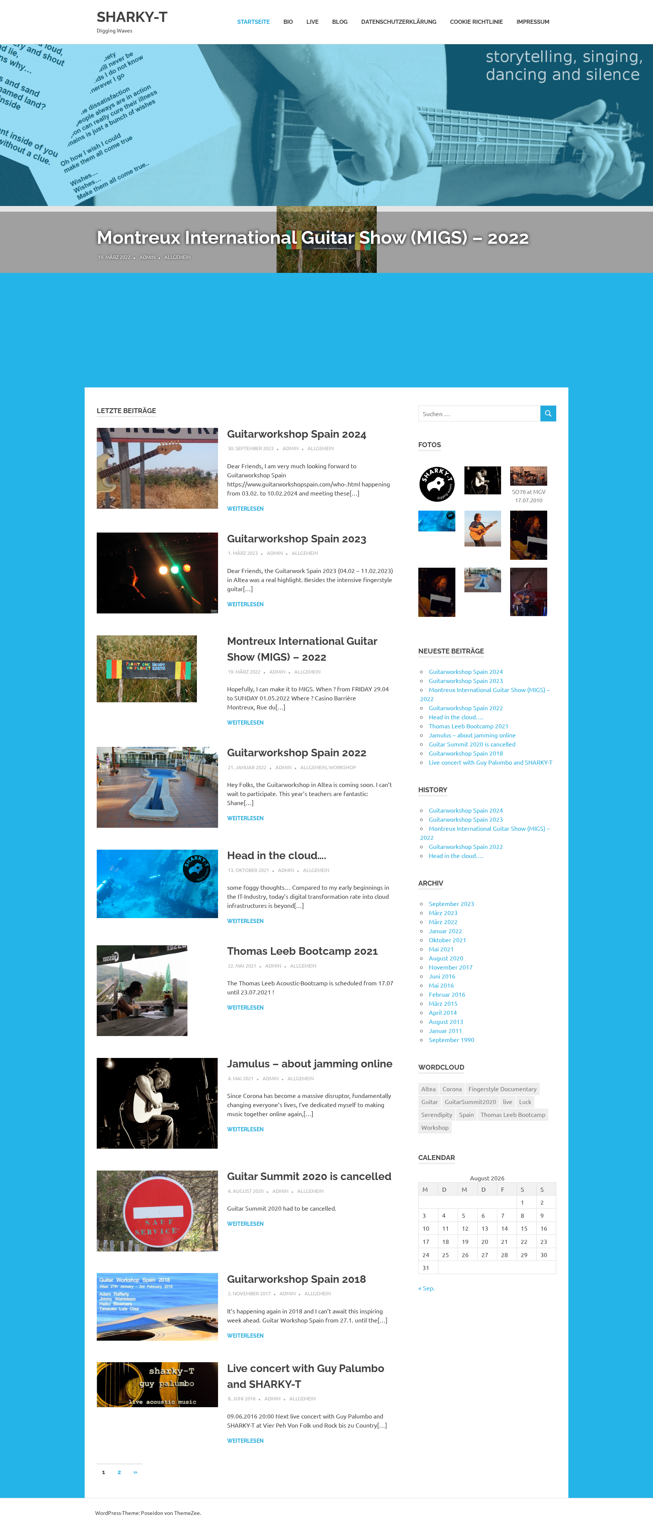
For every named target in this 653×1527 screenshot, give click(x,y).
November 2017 (451, 967)
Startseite (253, 22)
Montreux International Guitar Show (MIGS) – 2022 (313, 237)
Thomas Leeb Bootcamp (513, 1114)
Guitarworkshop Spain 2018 (296, 1279)
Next (638, 289)
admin (147, 257)
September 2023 (451, 903)
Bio (288, 22)
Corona (452, 1088)
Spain (466, 1114)
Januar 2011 (445, 1030)
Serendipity (436, 1114)
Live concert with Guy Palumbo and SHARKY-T (490, 762)
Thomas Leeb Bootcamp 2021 (302, 951)
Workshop (342, 767)
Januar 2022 (445, 930)
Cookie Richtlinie (476, 22)
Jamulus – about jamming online (310, 1064)
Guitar (429, 1101)
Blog (340, 22)
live (507, 1101)
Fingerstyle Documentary (503, 1088)
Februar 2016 (447, 994)
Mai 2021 (441, 948)
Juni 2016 (442, 976)
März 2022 (443, 921)
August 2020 (446, 958)
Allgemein (177, 257)
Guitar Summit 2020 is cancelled (238, 347)
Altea (428, 1088)
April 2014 (443, 1012)
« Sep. (426, 1288)
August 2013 (446, 1021)
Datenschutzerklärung (398, 22)
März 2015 (443, 1003)
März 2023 (443, 912)
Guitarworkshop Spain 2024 (297, 434)
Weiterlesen (245, 509)
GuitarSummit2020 (470, 1101)
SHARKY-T (132, 16)
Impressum (533, 22)
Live (312, 22)
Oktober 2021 (447, 939)
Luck (525, 1101)
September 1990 (451, 1039)
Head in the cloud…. (276, 855)
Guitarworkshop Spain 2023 (297, 539)
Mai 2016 (441, 985)
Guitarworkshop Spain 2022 (297, 752)
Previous (15, 289)
